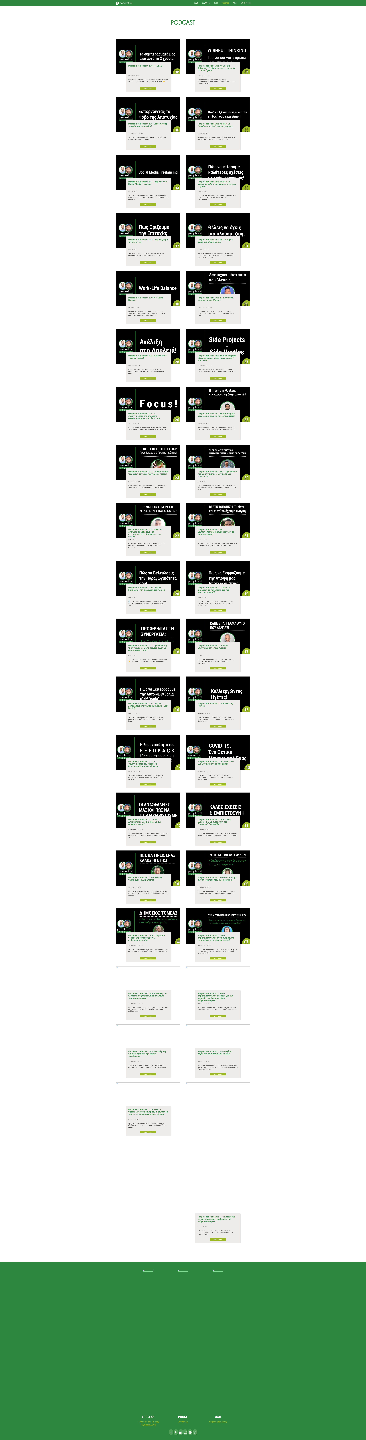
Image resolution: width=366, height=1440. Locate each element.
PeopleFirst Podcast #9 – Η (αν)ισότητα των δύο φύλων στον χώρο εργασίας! (217, 878)
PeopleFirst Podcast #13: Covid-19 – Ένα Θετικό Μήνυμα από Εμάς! (216, 762)
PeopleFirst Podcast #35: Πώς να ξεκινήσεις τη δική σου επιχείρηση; (215, 124)
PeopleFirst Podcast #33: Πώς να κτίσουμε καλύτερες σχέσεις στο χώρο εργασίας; (217, 183)
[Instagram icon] (185, 1432)
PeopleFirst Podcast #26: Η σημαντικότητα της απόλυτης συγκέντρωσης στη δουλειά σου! (144, 415)
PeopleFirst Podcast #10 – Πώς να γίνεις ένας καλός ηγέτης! (145, 878)
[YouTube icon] (176, 1432)
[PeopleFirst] (124, 3)
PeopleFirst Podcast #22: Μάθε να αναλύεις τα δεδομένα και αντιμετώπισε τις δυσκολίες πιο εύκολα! (145, 533)
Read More (148, 88)
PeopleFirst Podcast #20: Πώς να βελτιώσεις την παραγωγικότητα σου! (146, 588)
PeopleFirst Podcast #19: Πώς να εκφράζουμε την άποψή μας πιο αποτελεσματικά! (214, 589)
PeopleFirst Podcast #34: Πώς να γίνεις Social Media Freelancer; (147, 182)
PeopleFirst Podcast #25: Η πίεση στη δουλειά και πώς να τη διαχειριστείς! (216, 414)
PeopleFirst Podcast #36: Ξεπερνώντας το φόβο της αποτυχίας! (147, 124)
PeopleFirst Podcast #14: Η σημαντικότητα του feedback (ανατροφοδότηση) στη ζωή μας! (144, 763)
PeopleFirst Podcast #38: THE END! (145, 66)
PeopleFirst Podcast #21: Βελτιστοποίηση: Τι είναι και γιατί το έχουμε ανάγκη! (216, 531)
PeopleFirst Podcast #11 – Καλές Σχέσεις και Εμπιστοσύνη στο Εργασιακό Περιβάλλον (214, 821)
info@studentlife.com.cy (218, 1422)
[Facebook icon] (171, 1432)
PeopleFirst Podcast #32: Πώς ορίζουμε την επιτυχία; (148, 240)
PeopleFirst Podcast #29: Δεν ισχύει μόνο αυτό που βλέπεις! (216, 298)
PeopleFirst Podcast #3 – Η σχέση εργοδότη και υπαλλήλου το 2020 (215, 1052)
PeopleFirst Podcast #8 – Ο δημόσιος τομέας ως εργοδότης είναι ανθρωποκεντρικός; (146, 937)
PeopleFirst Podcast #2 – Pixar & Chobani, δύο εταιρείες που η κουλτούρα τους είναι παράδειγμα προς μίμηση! (148, 1111)
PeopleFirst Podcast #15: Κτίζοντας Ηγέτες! (215, 704)
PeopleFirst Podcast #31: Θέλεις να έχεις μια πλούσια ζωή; (215, 240)
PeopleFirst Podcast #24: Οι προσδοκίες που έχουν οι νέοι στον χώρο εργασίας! (148, 472)
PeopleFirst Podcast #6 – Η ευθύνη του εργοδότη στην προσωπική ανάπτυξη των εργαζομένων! (147, 995)
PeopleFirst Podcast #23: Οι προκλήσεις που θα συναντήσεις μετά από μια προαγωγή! (217, 473)
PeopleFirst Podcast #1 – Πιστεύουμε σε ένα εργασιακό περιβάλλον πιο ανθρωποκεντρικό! (216, 1219)
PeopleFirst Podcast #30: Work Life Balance (145, 298)
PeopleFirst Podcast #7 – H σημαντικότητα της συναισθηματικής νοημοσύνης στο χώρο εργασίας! (216, 937)
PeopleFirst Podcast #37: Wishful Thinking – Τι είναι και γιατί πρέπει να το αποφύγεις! (216, 68)
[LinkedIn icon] (181, 1432)
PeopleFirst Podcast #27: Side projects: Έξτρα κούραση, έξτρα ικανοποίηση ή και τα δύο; (217, 357)
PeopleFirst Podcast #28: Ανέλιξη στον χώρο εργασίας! (147, 356)
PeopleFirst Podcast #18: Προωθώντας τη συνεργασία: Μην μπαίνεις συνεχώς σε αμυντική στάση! (147, 647)
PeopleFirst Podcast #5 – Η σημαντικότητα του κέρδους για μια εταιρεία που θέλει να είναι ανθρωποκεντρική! (215, 997)
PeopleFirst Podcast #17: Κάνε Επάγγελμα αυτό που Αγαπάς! (213, 646)
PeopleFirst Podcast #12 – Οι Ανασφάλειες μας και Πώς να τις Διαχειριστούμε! (144, 821)
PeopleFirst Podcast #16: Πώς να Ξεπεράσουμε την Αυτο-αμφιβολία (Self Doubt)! (148, 705)
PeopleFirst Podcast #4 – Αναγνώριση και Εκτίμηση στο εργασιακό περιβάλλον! (147, 1053)
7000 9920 (183, 1422)
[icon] (190, 1432)
